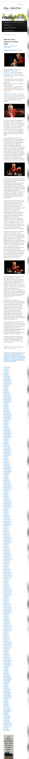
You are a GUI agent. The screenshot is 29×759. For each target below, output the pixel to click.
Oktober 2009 (6, 663)
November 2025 (7, 380)
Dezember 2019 (7, 484)
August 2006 (6, 711)
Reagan (17, 357)
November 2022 (7, 433)
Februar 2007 (6, 707)
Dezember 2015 (7, 554)
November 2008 (7, 679)
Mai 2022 (6, 442)
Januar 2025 (6, 395)
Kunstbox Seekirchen (14, 75)
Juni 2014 (6, 581)
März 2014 (6, 585)
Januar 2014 (6, 588)
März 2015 (6, 568)
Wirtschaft (22, 360)
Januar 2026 (6, 377)
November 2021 (7, 451)
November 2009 (7, 661)
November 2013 (7, 591)
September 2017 (7, 524)
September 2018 (7, 506)
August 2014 (6, 578)
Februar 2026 (6, 376)
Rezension (6, 342)
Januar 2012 (6, 623)
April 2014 (6, 584)
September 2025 (7, 383)
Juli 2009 (6, 667)
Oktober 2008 (6, 680)
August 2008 (6, 682)
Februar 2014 (6, 587)
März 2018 (6, 515)
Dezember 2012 (7, 607)
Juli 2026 (6, 369)
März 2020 (6, 480)
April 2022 (6, 443)
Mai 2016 (6, 547)
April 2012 (6, 619)
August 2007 (6, 698)
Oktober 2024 (6, 399)
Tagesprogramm (7, 22)
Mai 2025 (6, 389)
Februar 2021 (6, 464)
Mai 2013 (6, 600)
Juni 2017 (6, 528)
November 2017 (7, 521)
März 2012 (6, 620)
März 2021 (6, 462)
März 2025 (6, 392)
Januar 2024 (6, 412)
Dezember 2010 (7, 642)
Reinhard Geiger (7, 47)
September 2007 (7, 697)
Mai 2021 (6, 459)
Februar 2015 (6, 569)
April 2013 (6, 601)
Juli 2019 (6, 492)
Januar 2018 (6, 518)
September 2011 (7, 629)
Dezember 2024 (7, 396)
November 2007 (7, 694)
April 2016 (6, 549)
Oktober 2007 (6, 695)
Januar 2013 (6, 606)
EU (20, 354)
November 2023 (7, 415)
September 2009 (7, 664)
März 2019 (6, 497)
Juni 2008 (6, 683)
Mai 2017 (6, 530)
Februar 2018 (6, 516)
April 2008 (6, 686)
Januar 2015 (6, 571)
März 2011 (6, 638)
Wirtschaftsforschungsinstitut (10, 361)
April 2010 (6, 654)
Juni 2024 (6, 405)
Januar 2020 (6, 483)
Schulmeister (6, 359)
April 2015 (6, 566)
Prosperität (13, 357)
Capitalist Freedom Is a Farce (10, 348)
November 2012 (7, 609)
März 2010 (6, 656)
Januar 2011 (6, 641)
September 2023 (7, 418)
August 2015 (6, 560)
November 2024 (7, 398)
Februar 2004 (6, 717)
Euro (23, 354)
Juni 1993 (6, 727)
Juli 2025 (6, 386)
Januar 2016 (6, 553)
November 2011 (7, 626)
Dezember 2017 (7, 519)
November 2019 (7, 486)
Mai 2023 (6, 424)
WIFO (19, 360)
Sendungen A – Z (7, 25)
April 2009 (6, 672)
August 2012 (6, 613)
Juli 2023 (6, 421)
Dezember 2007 (7, 692)
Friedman (6, 355)
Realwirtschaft (22, 357)
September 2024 (7, 401)
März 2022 (6, 445)
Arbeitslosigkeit (7, 354)
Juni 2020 (6, 475)
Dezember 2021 (7, 449)
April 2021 (6, 461)
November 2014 (7, 574)
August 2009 (6, 666)
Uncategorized (14, 352)
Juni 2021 (6, 458)
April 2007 (6, 704)
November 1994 (7, 724)
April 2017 (6, 531)
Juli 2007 (6, 699)
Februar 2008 (6, 689)
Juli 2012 (6, 615)
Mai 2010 (6, 653)
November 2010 (7, 644)
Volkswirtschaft (7, 360)
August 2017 (6, 525)
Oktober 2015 (6, 557)
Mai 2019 (6, 494)
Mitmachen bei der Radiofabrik (10, 27)
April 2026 (6, 373)
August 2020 (6, 473)
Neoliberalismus (7, 357)
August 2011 (6, 631)
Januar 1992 (6, 730)
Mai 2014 (6, 582)
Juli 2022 (6, 439)
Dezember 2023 (7, 414)
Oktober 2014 (6, 575)
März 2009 (6, 673)
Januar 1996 (6, 721)
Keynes (14, 355)
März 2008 (6, 688)
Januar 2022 (6, 448)
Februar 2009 (6, 675)
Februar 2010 (6, 657)
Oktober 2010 (6, 645)
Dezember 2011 (7, 625)
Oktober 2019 (6, 487)
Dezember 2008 (7, 677)
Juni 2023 (6, 423)
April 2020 (6, 478)
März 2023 (6, 427)
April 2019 (6, 496)
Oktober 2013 (6, 593)
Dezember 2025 (7, 379)
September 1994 (7, 726)
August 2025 (6, 385)
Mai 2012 (6, 617)
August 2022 (6, 437)
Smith (11, 359)
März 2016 (6, 550)
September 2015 (7, 559)
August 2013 (6, 596)
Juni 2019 (6, 493)
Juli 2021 (6, 456)
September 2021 (7, 454)
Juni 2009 (6, 669)
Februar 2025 (6, 394)
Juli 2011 (6, 632)
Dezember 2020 (7, 467)
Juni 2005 (6, 714)
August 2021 (6, 455)
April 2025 (6, 391)
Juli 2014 (6, 579)
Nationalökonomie (21, 356)
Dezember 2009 (7, 660)
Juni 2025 (6, 388)
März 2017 (6, 533)
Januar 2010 (6, 658)
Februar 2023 (6, 429)
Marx (10, 356)
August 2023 (6, 420)
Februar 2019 (6, 499)
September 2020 (7, 471)
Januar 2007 (6, 708)
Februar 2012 (6, 622)
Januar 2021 (6, 465)
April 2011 (6, 636)
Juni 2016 (6, 546)
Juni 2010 (6, 651)
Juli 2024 (6, 404)
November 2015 (7, 556)
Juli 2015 (6, 562)
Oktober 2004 (6, 716)
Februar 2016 (6, 552)
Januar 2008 (6, 691)
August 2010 (6, 648)
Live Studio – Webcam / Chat (17, 22)
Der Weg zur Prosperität (11, 130)
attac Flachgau (14, 74)
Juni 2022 (6, 440)
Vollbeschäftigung (13, 360)
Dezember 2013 (7, 590)
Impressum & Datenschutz (9, 30)
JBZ (12, 355)
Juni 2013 (6, 598)
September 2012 (7, 612)
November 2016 (7, 538)
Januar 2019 (6, 500)
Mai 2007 (6, 702)
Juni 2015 (6, 563)
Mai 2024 (6, 407)
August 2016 (6, 543)
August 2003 (6, 718)
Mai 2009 (6, 670)
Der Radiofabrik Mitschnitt (20, 98)
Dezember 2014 (7, 572)
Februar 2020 (6, 481)
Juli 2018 (6, 509)
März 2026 (6, 374)
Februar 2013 (6, 604)
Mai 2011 (6, 635)
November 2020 (7, 468)
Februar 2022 (6, 446)
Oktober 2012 (6, 610)
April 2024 (6, 408)
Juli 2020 (6, 474)
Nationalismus (14, 356)
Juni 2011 (6, 634)
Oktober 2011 (6, 628)
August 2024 (6, 402)
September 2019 (7, 489)
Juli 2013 (6, 597)
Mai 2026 (6, 372)
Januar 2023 (6, 430)
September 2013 (7, 594)
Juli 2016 (6, 544)
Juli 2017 (6, 527)
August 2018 (6, 508)
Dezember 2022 (7, 432)
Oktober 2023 (6, 417)
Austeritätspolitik (16, 354)
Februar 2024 (6, 411)
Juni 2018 (6, 511)
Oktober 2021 (6, 452)
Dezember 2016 (7, 537)
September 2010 (7, 647)
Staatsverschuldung (16, 359)
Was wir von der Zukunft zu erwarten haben (11, 41)
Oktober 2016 (6, 540)
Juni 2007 (6, 701)
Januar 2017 (6, 535)
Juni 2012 (6, 616)
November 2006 (7, 710)
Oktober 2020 (6, 470)
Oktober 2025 (6, 382)
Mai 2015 (6, 565)
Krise (18, 355)
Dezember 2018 (7, 502)
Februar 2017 (6, 534)
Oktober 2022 (6, 434)
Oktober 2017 (6, 522)
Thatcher (22, 359)
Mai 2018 (6, 512)
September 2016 (7, 541)
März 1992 (6, 729)
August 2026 (6, 367)
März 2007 (6, 705)
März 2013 (6, 603)
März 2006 (6, 713)
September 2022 (7, 436)
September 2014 (7, 576)
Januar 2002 (6, 720)
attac (11, 354)
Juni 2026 (6, 370)
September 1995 (7, 723)
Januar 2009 (6, 676)
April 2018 (6, 514)
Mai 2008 (6, 685)
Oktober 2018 (6, 505)
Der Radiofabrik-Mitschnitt (9, 50)
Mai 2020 (6, 477)
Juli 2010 (6, 650)
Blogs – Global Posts (12, 8)
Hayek (9, 355)
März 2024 (6, 410)
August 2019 (6, 490)
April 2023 (6, 426)
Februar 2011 (6, 639)
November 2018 (7, 503)
